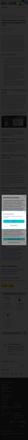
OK (14, 221)
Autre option (13, 225)
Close (24, 212)
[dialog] (14, 220)
